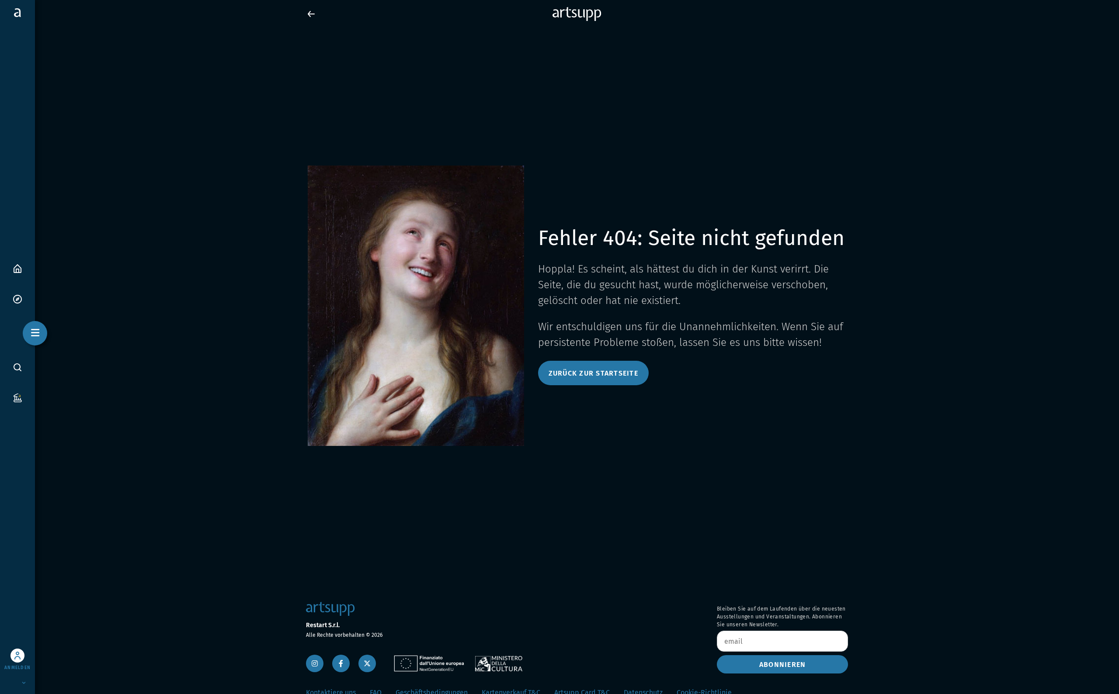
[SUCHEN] (17, 367)
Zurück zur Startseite (593, 373)
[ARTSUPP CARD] (17, 397)
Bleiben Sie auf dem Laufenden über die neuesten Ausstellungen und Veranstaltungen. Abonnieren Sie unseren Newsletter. (781, 617)
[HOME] (17, 268)
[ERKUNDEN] (17, 298)
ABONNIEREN (782, 664)
